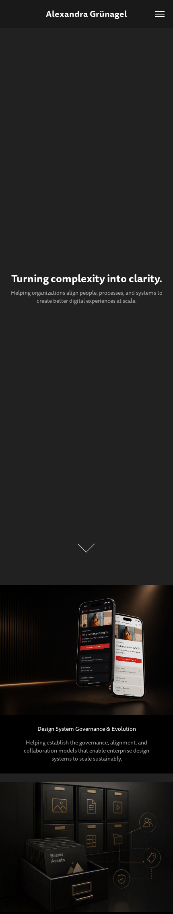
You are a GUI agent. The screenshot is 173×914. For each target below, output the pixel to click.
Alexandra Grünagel (86, 14)
